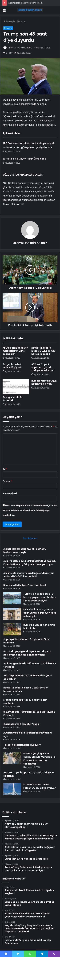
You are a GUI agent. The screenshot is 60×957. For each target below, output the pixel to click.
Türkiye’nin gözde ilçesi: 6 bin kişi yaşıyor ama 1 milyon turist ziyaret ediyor (39, 597)
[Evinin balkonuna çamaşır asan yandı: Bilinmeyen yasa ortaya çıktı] (12, 614)
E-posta (7, 481)
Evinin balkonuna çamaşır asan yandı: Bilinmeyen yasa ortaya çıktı (39, 613)
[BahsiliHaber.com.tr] (30, 10)
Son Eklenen (30, 538)
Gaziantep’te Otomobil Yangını (21, 724)
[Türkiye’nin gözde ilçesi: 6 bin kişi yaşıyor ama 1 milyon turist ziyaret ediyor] (12, 598)
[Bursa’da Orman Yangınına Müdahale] (12, 629)
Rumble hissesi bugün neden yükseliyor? (44, 382)
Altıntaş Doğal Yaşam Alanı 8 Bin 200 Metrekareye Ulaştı (24, 550)
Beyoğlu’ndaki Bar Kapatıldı (13, 399)
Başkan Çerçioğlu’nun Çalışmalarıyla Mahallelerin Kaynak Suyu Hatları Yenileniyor (39, 758)
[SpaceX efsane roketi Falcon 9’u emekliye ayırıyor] (12, 789)
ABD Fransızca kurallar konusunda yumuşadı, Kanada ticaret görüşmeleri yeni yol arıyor (29, 562)
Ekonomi (21, 21)
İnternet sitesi (10, 493)
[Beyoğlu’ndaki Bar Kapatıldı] (16, 386)
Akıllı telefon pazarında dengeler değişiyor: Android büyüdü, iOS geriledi (28, 574)
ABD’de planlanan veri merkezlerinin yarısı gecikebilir (15, 351)
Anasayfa (10, 21)
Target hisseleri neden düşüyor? (12, 366)
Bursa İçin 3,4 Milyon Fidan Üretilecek (24, 158)
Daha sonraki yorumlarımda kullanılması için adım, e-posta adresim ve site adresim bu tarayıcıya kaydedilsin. (30, 510)
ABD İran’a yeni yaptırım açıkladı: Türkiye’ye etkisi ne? (43, 367)
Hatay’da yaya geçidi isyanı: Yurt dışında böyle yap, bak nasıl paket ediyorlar (27, 653)
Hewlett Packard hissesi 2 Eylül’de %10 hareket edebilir (43, 351)
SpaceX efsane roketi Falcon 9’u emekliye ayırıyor (39, 786)
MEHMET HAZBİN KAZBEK (20, 48)
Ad (5, 469)
